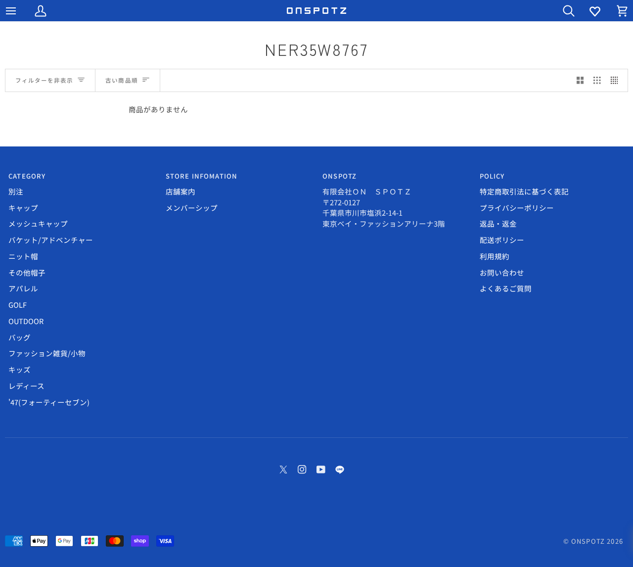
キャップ (23, 207)
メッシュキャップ (38, 223)
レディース (26, 385)
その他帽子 (26, 272)
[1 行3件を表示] (597, 80)
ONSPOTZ (588, 541)
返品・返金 (498, 223)
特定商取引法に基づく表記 (524, 191)
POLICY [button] (492, 176)
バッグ (19, 337)
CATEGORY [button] (26, 176)
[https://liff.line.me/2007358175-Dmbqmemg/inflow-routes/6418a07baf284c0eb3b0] (339, 469)
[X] (283, 469)
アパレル (23, 288)
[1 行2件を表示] (580, 80)
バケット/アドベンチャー (50, 240)
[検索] (560, 10)
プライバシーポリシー (517, 207)
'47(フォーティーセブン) (49, 402)
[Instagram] (302, 469)
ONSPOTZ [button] (339, 176)
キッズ (19, 369)
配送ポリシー (502, 240)
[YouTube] (320, 469)
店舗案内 (180, 191)
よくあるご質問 (506, 288)
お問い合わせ (502, 272)
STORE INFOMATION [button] (202, 176)
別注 (15, 191)
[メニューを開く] (20, 10)
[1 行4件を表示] (617, 80)
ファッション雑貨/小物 (47, 353)
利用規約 (494, 256)
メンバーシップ (192, 207)
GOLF (17, 304)
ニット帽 (23, 256)
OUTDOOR (26, 321)
